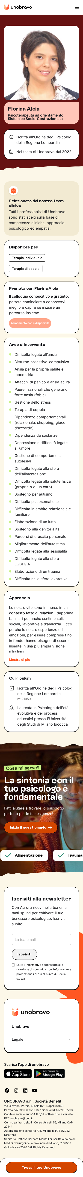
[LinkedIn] (25, 1090)
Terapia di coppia (25, 269)
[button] (76, 7)
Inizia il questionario (28, 827)
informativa (33, 964)
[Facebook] (7, 1090)
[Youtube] (34, 1090)
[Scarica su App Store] (18, 1073)
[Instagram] (16, 1090)
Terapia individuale (27, 258)
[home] (18, 7)
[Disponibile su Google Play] (49, 1073)
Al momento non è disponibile (30, 323)
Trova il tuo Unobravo (41, 1167)
